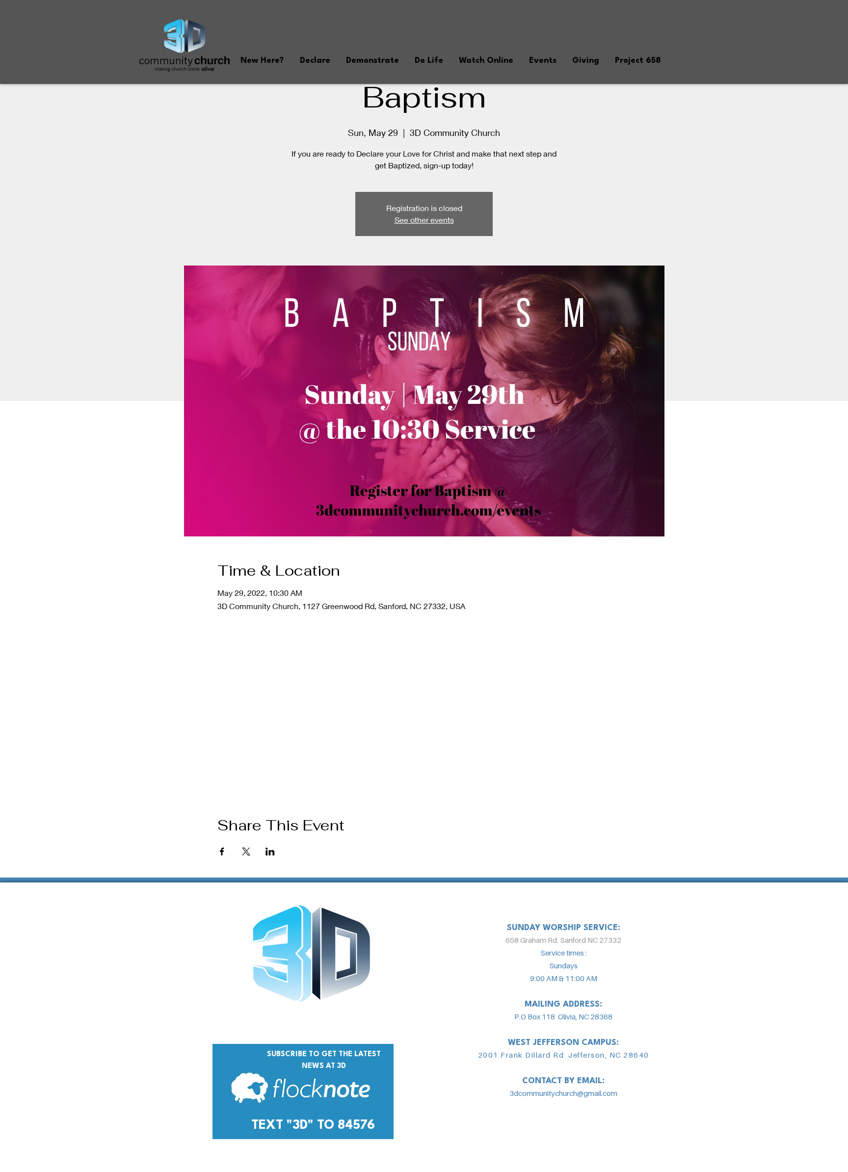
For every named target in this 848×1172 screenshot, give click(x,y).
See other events (424, 219)
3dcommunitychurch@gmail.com (563, 1093)
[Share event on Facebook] (222, 851)
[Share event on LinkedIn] (270, 851)
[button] (262, 60)
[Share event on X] (246, 851)
